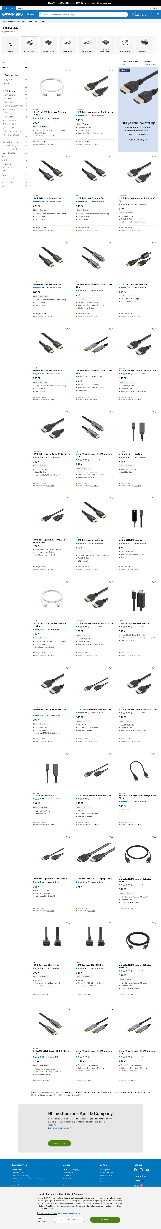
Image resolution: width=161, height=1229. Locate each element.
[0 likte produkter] (152, 14)
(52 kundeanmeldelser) (52, 968)
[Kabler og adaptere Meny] (26, 21)
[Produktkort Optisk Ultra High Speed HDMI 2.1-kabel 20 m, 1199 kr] (95, 1026)
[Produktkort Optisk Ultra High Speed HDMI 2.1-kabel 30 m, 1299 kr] (95, 345)
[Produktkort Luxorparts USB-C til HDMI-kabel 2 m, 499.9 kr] (138, 429)
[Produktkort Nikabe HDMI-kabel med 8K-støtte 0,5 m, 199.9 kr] (52, 345)
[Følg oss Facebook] (135, 1169)
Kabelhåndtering (136, 139)
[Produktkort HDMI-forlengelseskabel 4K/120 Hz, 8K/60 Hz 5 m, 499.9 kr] (52, 515)
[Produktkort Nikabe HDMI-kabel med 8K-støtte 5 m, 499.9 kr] (95, 515)
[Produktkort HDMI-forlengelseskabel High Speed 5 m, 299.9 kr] (95, 854)
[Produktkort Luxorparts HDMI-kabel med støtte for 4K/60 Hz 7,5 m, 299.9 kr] (52, 684)
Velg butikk (50, 144)
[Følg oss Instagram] (141, 1169)
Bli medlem (59, 1143)
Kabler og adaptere (13, 75)
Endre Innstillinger (42, 1219)
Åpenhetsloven (69, 1182)
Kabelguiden (105, 1170)
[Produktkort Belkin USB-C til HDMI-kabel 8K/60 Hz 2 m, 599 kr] (138, 598)
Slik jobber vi (68, 1176)
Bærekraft (67, 1179)
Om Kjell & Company (71, 1170)
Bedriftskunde (18, 1173)
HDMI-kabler (57, 1095)
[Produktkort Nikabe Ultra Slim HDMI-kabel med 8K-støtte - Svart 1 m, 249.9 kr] (138, 854)
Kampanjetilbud (106, 1173)
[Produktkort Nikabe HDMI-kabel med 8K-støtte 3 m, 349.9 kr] (95, 173)
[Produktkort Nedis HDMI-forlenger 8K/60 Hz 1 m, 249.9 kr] (95, 940)
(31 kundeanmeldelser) (52, 118)
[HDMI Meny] (34, 21)
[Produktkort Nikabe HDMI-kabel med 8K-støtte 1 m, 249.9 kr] (52, 259)
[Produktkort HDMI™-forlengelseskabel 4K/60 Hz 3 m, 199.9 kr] (95, 770)
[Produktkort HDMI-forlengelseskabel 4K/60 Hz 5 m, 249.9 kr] (52, 854)
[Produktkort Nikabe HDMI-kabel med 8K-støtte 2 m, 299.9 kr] (52, 173)
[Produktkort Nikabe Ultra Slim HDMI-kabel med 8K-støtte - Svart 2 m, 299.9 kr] (138, 940)
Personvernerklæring (20, 1176)
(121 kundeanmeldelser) (139, 457)
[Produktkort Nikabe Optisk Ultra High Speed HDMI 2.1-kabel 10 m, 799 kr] (95, 259)
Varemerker (105, 1182)
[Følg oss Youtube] (147, 1169)
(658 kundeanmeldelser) (53, 202)
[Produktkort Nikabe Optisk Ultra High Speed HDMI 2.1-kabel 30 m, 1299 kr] (52, 1026)
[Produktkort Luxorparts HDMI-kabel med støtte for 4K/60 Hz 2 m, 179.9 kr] (95, 598)
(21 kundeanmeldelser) (138, 287)
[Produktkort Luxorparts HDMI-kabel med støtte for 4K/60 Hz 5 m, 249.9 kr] (52, 429)
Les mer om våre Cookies (47, 1213)
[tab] (9, 8)
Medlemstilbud (106, 1176)
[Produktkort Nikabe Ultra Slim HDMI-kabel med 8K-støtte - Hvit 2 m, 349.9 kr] (52, 598)
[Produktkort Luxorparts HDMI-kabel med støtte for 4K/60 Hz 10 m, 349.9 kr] (138, 684)
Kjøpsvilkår (16, 1182)
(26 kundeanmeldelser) (138, 543)
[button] (14, 31)
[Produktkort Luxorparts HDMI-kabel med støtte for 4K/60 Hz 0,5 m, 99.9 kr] (138, 173)
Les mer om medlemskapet (59, 1128)
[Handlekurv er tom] (158, 14)
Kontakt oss (17, 1170)
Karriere (66, 1185)
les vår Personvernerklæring (69, 1213)
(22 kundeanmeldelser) (95, 290)
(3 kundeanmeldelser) (95, 1057)
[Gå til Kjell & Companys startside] (13, 14)
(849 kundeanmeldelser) (96, 115)
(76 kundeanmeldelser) (138, 801)
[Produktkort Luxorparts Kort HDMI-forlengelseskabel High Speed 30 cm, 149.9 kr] (138, 770)
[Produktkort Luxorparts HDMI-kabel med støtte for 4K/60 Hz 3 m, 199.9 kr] (138, 345)
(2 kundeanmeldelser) (95, 376)
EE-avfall (15, 1185)
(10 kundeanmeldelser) (138, 1057)
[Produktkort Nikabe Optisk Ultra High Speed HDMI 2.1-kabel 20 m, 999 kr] (95, 429)
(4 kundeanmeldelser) (52, 882)
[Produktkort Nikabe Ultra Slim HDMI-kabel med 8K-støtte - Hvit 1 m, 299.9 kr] (52, 87)
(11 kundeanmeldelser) (138, 627)
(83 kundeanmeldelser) (95, 882)
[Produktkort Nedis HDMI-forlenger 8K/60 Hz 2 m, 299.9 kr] (52, 940)
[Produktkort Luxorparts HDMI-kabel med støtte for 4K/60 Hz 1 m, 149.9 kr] (95, 87)
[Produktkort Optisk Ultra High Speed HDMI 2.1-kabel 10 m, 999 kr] (138, 1026)
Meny (33, 14)
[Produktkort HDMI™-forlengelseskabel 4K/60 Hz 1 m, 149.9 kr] (95, 684)
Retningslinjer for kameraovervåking (27, 1179)
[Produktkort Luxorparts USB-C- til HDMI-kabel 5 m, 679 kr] (138, 515)
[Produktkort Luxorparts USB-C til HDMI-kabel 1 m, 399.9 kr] (52, 770)
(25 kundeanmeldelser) (138, 885)
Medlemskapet (68, 1173)
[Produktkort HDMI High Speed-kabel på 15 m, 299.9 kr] (138, 259)
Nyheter (103, 1179)
